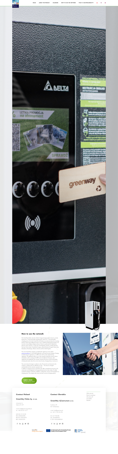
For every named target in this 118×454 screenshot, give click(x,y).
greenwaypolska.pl (26, 353)
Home (34, 2)
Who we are (90, 395)
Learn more (29, 380)
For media (89, 400)
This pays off (90, 398)
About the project (44, 2)
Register (88, 402)
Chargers (55, 2)
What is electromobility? (86, 2)
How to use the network (68, 2)
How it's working (91, 396)
